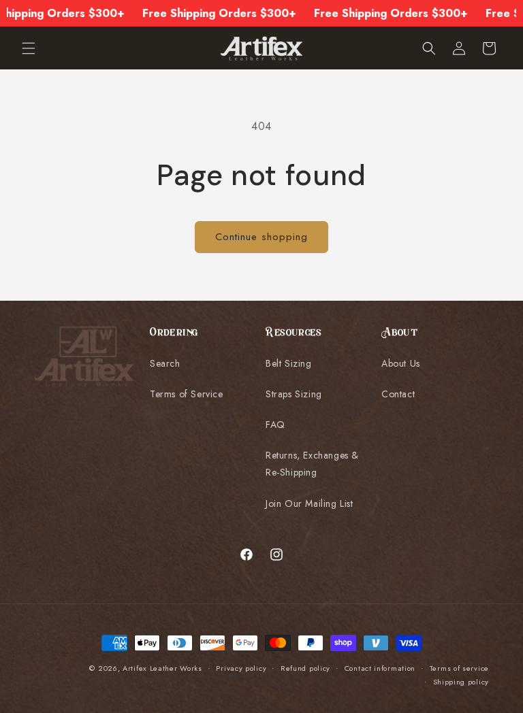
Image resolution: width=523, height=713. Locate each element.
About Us (400, 363)
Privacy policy (241, 668)
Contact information (380, 668)
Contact (398, 394)
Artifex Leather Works (162, 668)
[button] (29, 48)
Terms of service (459, 668)
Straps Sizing (294, 394)
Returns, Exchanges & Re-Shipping (312, 463)
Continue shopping (261, 236)
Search (165, 363)
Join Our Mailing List (309, 503)
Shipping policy (461, 681)
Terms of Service (186, 394)
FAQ (275, 424)
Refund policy (305, 668)
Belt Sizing (289, 363)
